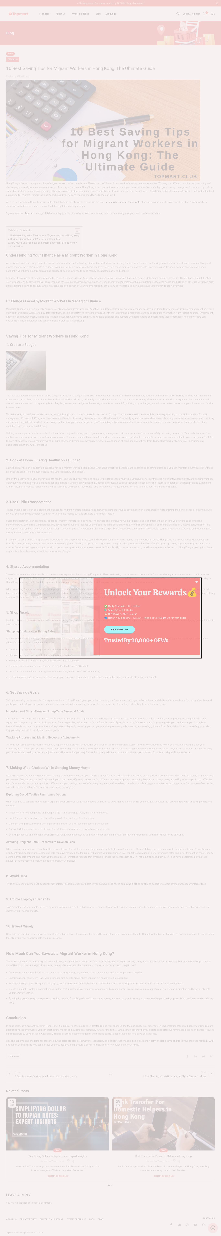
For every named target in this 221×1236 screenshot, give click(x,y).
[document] (110, 618)
